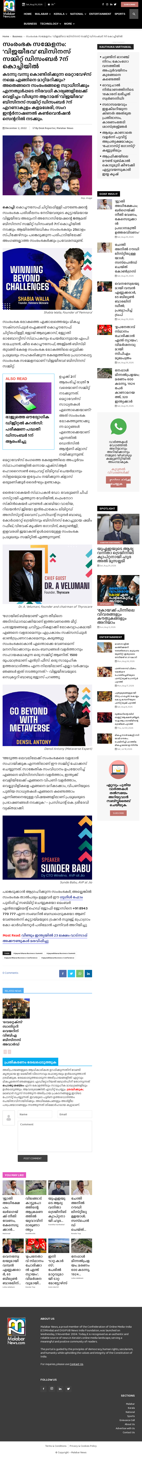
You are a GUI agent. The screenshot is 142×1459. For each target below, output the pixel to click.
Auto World (53, 1287)
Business (30, 23)
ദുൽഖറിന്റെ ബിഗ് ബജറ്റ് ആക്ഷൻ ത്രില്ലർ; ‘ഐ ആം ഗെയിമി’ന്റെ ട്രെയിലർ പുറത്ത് (127, 719)
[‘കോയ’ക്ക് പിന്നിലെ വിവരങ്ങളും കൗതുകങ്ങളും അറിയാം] (118, 590)
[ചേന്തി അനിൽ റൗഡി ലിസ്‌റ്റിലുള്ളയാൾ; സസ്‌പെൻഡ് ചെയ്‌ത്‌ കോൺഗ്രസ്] (81, 1187)
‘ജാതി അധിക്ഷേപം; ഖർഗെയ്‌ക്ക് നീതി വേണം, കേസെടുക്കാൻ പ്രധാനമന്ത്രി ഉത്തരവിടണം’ (127, 217)
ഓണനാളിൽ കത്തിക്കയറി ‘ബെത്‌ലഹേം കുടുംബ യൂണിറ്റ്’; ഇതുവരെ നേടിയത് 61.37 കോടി (127, 650)
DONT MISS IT (108, 194)
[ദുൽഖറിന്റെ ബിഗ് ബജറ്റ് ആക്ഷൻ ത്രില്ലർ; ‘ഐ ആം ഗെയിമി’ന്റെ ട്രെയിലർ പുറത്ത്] (104, 717)
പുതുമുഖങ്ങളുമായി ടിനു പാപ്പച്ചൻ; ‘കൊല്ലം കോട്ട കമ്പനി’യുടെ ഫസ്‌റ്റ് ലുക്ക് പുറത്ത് (127, 698)
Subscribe (129, 4)
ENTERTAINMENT (110, 637)
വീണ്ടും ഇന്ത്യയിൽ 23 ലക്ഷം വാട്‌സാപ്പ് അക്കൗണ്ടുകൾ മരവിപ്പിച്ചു (45, 938)
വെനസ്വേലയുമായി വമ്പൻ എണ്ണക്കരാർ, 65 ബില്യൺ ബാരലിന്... (12, 1270)
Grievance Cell (127, 1420)
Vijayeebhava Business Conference (57, 957)
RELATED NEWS (13, 991)
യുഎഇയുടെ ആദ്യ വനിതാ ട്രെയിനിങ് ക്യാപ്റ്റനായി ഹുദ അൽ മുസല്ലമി (115, 555)
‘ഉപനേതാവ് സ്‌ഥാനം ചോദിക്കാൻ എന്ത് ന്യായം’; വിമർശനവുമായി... (35, 1270)
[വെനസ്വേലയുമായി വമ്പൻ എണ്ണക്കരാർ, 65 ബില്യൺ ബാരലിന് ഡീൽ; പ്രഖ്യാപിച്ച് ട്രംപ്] (13, 1246)
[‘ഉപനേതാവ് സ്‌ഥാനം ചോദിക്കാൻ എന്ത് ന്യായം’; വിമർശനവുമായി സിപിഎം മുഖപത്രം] (36, 1246)
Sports (120, 13)
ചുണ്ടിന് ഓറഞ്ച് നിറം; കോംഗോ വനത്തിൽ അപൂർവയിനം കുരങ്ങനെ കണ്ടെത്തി (115, 68)
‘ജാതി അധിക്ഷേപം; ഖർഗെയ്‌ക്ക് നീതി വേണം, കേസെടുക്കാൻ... (11, 1214)
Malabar (41, 13)
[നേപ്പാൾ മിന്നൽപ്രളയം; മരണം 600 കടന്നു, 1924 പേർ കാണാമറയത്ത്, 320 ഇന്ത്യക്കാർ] (81, 1246)
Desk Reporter (47, 128)
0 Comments (10, 973)
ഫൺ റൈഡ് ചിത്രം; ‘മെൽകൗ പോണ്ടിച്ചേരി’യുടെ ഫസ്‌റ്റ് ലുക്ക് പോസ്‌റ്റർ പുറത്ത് (126, 675)
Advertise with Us (125, 1428)
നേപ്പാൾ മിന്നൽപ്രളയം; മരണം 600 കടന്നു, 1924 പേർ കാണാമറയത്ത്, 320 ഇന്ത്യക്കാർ (127, 386)
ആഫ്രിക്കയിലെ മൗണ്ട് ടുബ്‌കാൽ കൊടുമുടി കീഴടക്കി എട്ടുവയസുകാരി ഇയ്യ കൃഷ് (118, 165)
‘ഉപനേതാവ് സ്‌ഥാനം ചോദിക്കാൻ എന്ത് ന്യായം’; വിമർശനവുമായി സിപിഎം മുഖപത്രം (126, 342)
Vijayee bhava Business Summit (28, 953)
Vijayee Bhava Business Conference (20, 957)
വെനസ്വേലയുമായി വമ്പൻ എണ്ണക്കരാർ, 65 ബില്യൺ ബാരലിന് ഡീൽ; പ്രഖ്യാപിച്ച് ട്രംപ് (127, 299)
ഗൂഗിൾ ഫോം (71, 897)
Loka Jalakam (9, 1287)
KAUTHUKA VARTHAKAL (115, 46)
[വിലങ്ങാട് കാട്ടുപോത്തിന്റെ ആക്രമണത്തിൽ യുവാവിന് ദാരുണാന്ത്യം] (36, 1187)
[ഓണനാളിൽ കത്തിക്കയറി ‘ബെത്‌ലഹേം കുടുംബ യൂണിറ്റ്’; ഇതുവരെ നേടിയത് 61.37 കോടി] (104, 647)
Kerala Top (76, 1233)
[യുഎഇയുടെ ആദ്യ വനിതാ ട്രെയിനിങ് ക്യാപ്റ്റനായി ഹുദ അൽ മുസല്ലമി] (58, 1187)
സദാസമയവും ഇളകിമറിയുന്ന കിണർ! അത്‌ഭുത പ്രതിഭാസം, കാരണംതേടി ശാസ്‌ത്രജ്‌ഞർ (116, 115)
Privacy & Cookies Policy (83, 1446)
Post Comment (33, 1158)
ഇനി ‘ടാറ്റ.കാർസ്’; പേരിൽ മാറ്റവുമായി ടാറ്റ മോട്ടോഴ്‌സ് (57, 1270)
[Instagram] (107, 4)
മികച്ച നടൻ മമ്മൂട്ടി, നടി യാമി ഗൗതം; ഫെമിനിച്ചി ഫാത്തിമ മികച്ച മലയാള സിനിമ (127, 740)
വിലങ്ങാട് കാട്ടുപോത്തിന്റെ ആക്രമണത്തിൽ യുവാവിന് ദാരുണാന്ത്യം (34, 1214)
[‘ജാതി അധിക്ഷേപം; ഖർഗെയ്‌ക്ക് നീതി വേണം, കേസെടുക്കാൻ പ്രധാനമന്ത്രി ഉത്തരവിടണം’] (13, 1187)
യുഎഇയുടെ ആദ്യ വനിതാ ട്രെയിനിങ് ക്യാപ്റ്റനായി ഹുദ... (57, 1209)
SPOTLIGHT (107, 508)
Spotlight (105, 603)
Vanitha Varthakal (56, 1225)
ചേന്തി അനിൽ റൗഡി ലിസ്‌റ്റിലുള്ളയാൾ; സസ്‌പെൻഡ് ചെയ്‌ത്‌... (80, 1214)
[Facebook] (103, 4)
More (68, 23)
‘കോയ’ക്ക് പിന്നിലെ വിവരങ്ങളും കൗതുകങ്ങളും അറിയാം (116, 616)
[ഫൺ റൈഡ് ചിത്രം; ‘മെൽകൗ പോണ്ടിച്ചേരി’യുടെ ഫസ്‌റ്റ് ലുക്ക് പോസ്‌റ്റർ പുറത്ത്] (104, 672)
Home (28, 13)
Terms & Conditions (56, 1446)
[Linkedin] (111, 4)
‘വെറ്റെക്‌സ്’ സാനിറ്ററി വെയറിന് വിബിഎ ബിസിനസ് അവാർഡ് (13, 1033)
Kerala (59, 13)
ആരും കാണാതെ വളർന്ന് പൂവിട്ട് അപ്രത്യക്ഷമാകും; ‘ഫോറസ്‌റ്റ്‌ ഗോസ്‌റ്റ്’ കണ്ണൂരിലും (118, 141)
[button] (133, 14)
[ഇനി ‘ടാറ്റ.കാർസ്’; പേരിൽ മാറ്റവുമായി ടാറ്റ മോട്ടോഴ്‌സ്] (58, 1246)
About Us (130, 1424)
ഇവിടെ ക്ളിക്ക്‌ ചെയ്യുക (120, 482)
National (77, 13)
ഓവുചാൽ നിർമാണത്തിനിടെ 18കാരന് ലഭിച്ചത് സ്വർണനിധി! (118, 92)
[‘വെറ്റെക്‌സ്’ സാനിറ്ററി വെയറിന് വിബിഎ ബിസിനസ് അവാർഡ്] (16, 1008)
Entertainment (100, 13)
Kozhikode (30, 1233)
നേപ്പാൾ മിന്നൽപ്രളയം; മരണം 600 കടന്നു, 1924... (80, 1265)
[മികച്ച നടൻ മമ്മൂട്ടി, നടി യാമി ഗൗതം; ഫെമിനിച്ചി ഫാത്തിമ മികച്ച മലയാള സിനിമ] (104, 738)
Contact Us (76, 1364)
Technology (49, 23)
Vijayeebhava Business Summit (61, 953)
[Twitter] (115, 4)
